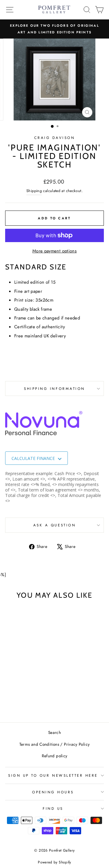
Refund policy (55, 756)
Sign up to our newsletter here (53, 775)
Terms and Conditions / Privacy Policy (54, 744)
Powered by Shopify (54, 862)
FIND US (53, 808)
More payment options (54, 251)
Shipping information (54, 388)
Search (54, 732)
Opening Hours (53, 792)
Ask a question (54, 525)
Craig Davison (54, 137)
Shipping (34, 191)
